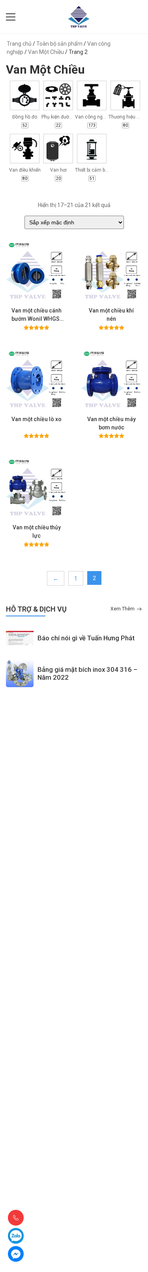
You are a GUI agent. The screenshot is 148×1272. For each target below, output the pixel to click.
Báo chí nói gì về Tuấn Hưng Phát (86, 638)
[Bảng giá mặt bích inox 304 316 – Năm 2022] (20, 673)
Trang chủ (19, 44)
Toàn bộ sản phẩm (59, 44)
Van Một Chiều (46, 52)
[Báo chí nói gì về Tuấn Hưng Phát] (20, 638)
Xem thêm (123, 609)
